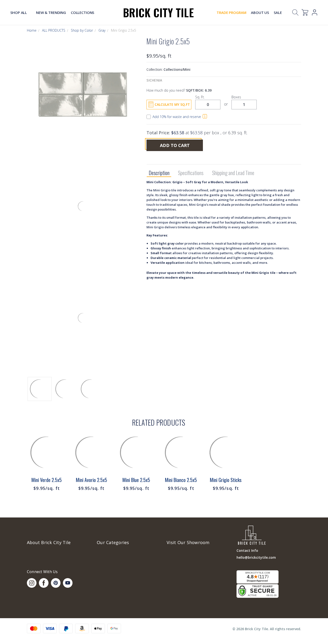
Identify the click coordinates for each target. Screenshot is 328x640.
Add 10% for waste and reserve (176, 117)
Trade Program (231, 12)
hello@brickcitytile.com (256, 557)
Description (159, 172)
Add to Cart (175, 145)
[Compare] (60, 454)
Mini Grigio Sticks (226, 479)
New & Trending (51, 12)
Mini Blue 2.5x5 (136, 479)
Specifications (190, 172)
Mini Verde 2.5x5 (46, 479)
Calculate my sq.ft (172, 104)
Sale (278, 12)
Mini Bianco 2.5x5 (181, 479)
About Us (260, 12)
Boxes (236, 97)
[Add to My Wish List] (60, 466)
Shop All (19, 12)
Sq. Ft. (200, 97)
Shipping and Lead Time (233, 172)
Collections (82, 12)
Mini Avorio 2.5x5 (91, 479)
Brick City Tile (158, 12)
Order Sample (46, 461)
